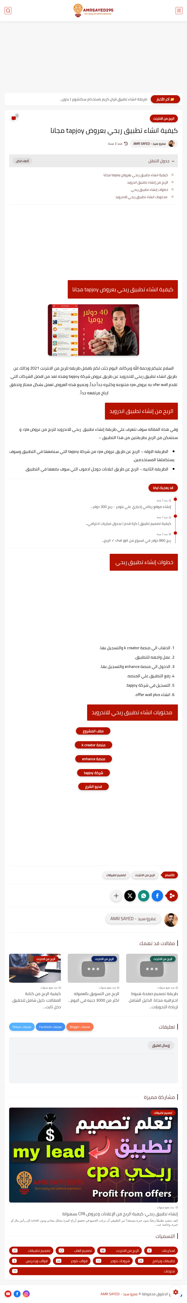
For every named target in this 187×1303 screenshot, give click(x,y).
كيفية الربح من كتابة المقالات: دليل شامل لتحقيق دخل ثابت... (36, 1000)
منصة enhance (93, 758)
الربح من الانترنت (163, 118)
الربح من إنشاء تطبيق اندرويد (147, 182)
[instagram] (26, 1293)
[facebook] (17, 1293)
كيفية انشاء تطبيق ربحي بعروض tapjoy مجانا (136, 175)
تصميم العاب (76, 1250)
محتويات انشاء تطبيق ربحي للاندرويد (141, 197)
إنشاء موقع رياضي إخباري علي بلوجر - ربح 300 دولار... (131, 507)
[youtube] (8, 1293)
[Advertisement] (93, 57)
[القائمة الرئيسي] (179, 10)
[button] (157, 895)
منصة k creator (93, 744)
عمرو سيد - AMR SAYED (149, 144)
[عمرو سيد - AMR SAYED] (93, 10)
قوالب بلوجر (72, 1261)
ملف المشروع (93, 731)
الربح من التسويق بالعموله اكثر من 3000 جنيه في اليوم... (93, 997)
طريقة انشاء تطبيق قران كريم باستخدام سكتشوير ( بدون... (103, 99)
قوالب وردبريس (31, 1261)
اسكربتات (161, 1250)
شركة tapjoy (93, 772)
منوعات (94, 1271)
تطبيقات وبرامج (157, 1261)
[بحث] (8, 10)
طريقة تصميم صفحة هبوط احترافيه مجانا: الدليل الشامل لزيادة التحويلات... (153, 1000)
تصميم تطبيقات (116, 875)
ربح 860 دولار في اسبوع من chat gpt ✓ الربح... (136, 541)
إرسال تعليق (161, 1045)
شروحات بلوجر (113, 1261)
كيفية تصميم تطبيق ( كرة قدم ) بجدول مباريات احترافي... (128, 524)
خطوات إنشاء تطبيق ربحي (149, 189)
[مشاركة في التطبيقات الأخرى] (116, 895)
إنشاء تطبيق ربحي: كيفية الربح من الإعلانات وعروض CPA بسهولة (120, 1213)
